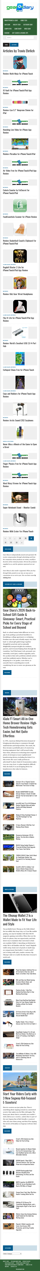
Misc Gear (27, 29)
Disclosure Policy (9, 1263)
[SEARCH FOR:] (20, 37)
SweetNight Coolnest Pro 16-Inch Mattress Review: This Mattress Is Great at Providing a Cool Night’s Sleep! (26, 1035)
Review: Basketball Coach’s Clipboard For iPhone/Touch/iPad (19, 242)
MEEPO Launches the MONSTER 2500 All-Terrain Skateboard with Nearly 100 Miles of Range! (25, 1184)
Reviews (5, 71)
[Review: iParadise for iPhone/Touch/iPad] (20, 148)
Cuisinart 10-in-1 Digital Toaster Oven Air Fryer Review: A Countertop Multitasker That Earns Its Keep (26, 784)
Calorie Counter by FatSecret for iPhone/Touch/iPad (16, 191)
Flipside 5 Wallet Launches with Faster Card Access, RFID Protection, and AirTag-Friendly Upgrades (25, 1227)
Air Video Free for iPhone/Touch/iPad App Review (19, 172)
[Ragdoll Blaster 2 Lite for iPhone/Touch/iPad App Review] (20, 262)
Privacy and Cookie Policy (22, 1263)
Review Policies (26, 1261)
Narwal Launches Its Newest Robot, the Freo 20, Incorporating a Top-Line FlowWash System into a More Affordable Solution (26, 1152)
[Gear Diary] (20, 7)
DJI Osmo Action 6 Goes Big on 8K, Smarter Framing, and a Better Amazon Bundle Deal (26, 1014)
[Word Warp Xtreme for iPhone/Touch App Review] (20, 477)
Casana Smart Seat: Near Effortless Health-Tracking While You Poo (26, 1193)
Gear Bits (7, 1068)
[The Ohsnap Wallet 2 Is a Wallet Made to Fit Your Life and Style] (20, 911)
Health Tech (16, 25)
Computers (8, 29)
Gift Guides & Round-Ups (20, 33)
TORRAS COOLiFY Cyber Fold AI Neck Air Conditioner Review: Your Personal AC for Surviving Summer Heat (26, 858)
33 (16, 542)
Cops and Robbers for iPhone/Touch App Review (19, 395)
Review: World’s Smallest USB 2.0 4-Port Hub (19, 345)
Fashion (6, 33)
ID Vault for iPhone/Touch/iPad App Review (17, 92)
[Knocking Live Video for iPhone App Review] (20, 124)
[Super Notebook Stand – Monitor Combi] (20, 502)
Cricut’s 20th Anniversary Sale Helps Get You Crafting (24, 1044)
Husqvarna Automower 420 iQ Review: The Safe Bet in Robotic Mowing (25, 837)
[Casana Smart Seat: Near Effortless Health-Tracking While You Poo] (8, 1196)
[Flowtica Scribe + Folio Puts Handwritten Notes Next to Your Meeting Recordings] (8, 994)
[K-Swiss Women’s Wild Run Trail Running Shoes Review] (8, 829)
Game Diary (17, 29)
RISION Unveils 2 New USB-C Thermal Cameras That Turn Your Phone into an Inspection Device (25, 1162)
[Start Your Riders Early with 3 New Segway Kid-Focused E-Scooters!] (20, 1090)
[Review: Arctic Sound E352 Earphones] (20, 415)
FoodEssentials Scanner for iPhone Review (20, 216)
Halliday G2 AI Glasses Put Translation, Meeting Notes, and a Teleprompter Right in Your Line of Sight (26, 1205)
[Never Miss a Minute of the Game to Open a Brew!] (20, 438)
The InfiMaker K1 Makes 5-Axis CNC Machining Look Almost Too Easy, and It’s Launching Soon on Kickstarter (26, 1056)
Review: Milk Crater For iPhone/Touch (18, 531)
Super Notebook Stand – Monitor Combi (19, 507)
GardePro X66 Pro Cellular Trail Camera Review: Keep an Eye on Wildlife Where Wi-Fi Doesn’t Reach (26, 869)
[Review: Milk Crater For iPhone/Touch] (20, 525)
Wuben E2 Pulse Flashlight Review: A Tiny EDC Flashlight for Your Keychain (26, 817)
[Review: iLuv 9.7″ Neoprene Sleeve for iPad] (20, 104)
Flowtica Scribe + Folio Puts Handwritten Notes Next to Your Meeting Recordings (25, 992)
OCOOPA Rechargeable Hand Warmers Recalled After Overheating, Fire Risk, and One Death (25, 1173)
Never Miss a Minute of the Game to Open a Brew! (20, 446)
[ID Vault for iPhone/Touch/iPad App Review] (20, 85)
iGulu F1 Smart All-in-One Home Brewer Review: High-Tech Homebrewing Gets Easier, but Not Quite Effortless (20, 727)
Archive (7, 1266)
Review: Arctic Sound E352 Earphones (18, 420)
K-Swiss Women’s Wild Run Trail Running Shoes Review (25, 826)
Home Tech (24, 20)
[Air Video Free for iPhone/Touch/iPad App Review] (20, 165)
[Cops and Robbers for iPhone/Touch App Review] (20, 388)
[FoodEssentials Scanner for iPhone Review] (20, 211)
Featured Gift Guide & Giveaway (13, 584)
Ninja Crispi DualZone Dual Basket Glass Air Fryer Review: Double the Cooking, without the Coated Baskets (26, 1003)
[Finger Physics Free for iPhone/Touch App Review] (20, 458)
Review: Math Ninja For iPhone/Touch (18, 73)
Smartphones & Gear (11, 20)
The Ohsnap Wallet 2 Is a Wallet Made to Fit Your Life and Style (20, 919)
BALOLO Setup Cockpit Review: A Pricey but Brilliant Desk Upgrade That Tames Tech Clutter (25, 847)
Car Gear (7, 25)
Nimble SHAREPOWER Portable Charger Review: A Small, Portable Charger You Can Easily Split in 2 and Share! (26, 795)
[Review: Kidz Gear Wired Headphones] (20, 288)
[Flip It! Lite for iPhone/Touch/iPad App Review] (20, 312)
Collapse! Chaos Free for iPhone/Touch (18, 369)
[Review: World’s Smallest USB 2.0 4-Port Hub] (20, 337)
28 (20, 538)
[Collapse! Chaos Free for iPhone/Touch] (20, 364)
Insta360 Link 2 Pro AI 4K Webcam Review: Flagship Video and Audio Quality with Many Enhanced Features (26, 806)
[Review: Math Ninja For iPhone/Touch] (20, 68)
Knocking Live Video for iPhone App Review (17, 131)
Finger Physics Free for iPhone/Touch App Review (20, 465)
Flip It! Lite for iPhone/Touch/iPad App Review (18, 319)
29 (25, 538)
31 (5, 542)
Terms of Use (29, 1265)
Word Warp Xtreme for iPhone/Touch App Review (19, 485)
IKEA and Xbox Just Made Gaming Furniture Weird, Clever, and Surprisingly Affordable (25, 982)
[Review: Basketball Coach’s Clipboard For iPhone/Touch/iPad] (20, 235)
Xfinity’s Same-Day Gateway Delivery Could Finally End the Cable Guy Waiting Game (26, 1216)
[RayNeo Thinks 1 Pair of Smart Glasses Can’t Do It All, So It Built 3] (8, 1026)
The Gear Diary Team (16, 1261)
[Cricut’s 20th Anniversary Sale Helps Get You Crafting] (8, 1048)
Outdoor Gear (27, 25)
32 (11, 542)
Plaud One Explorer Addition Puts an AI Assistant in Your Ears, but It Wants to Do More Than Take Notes (26, 972)
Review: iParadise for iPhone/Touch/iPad (19, 154)
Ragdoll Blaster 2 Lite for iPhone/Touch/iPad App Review (15, 269)
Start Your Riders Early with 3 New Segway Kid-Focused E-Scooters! (20, 1098)
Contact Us (14, 1266)
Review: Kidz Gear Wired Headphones (18, 294)
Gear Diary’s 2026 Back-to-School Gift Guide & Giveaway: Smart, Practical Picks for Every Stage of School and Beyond (19, 619)
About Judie (6, 1261)
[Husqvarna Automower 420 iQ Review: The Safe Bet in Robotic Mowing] (8, 839)
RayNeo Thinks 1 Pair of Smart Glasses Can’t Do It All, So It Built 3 (26, 1023)
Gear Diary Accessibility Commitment (14, 1265)
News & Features (8, 441)
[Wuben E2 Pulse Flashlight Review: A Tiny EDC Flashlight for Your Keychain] (8, 819)
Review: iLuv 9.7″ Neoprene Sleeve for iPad (18, 111)
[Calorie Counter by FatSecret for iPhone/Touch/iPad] (20, 184)
